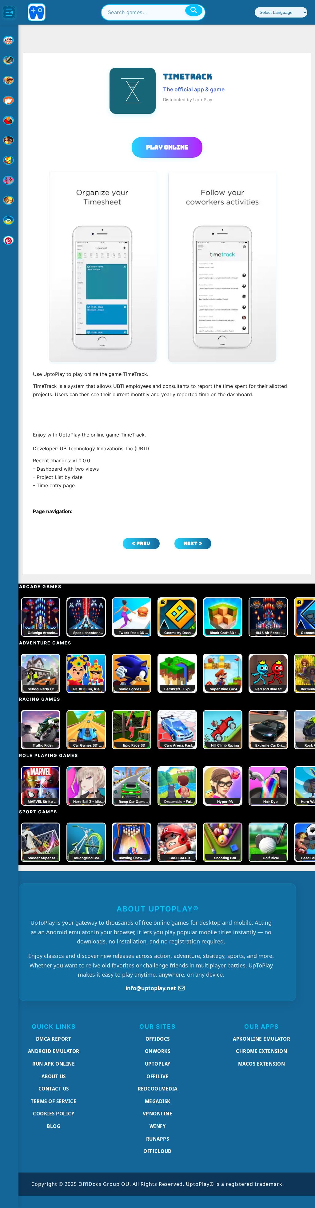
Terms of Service (53, 1101)
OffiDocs (158, 1039)
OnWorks (157, 1051)
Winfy (158, 1126)
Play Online (167, 147)
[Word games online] (9, 220)
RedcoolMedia (157, 1089)
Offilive (157, 1076)
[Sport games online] (9, 180)
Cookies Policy (53, 1113)
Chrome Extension (261, 1051)
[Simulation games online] (9, 160)
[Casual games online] (9, 120)
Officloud (157, 1151)
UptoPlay (157, 1064)
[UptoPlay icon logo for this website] (9, 40)
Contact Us (53, 1089)
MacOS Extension (261, 1064)
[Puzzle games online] (9, 140)
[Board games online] (9, 100)
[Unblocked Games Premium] (9, 240)
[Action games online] (9, 60)
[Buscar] (193, 10)
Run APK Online (53, 1064)
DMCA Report (53, 1039)
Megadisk (157, 1101)
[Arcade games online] (9, 80)
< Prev (141, 543)
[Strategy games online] (9, 200)
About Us (54, 1076)
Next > (193, 543)
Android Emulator (53, 1051)
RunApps (157, 1139)
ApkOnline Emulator (261, 1039)
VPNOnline (158, 1113)
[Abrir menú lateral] (9, 12)
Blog (53, 1126)
